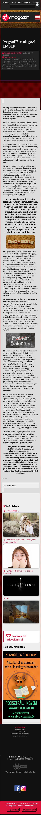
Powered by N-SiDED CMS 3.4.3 (20, 759)
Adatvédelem (20, 731)
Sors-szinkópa (10, 57)
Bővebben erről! (29, 810)
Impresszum (20, 729)
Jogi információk (20, 736)
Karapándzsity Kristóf (13, 53)
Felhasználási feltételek (20, 733)
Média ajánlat (20, 727)
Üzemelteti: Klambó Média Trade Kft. (20, 772)
